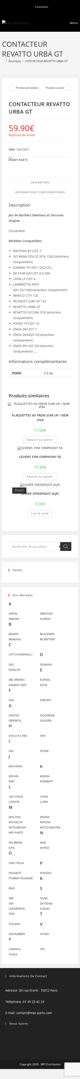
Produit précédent (27, 88)
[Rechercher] (65, 546)
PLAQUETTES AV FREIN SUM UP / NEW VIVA (40, 417)
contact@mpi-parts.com (34, 1013)
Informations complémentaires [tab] (40, 192)
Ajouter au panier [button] (40, 440)
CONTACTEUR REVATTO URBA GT (46, 61)
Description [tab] (40, 182)
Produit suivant (55, 88)
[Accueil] (3, 61)
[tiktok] (6, 1044)
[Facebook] (6, 1032)
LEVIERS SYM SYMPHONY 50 (40, 457)
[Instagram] (6, 1038)
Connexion (41, 7)
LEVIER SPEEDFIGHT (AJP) (40, 493)
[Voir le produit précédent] (12, 88)
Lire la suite (40, 513)
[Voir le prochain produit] (68, 88)
